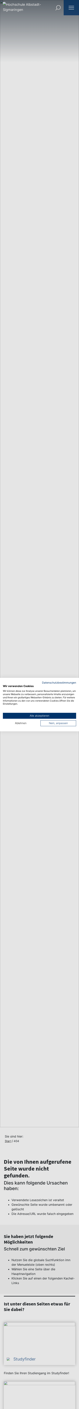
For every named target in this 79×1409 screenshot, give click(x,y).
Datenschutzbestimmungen (59, 682)
